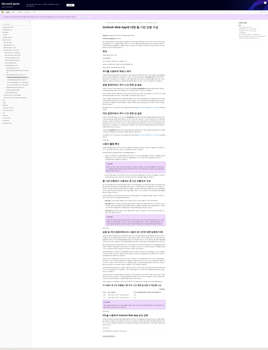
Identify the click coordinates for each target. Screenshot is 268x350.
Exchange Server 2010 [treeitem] (8, 27)
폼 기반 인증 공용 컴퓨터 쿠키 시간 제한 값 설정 (150, 107)
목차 (240, 25)
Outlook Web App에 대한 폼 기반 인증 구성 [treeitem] (17, 77)
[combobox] (16, 24)
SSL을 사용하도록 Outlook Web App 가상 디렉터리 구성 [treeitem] (17, 71)
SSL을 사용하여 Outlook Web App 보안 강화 (249, 38)
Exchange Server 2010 (111, 22)
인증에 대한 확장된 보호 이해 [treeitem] (11, 92)
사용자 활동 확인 (242, 32)
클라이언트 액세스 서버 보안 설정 (135, 22)
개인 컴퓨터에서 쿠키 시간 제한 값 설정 (247, 30)
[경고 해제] (265, 3)
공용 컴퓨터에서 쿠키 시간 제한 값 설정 (247, 29)
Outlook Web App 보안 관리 (151, 22)
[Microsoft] (2, 12)
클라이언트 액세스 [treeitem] (8, 42)
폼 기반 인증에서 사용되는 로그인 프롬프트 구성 (249, 34)
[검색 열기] (261, 12)
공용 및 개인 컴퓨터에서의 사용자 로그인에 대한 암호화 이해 (252, 36)
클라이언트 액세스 (122, 22)
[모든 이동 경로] (104, 23)
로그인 (264, 12)
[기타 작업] (164, 23)
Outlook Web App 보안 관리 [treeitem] (12, 68)
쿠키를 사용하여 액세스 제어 (245, 27)
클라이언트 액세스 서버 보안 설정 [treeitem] (12, 52)
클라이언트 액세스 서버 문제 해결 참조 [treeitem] (12, 95)
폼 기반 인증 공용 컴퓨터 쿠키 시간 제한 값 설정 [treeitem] (17, 82)
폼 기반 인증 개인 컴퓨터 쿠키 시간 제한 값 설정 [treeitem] (17, 85)
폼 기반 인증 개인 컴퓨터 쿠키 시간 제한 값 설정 (150, 135)
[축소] (29, 21)
